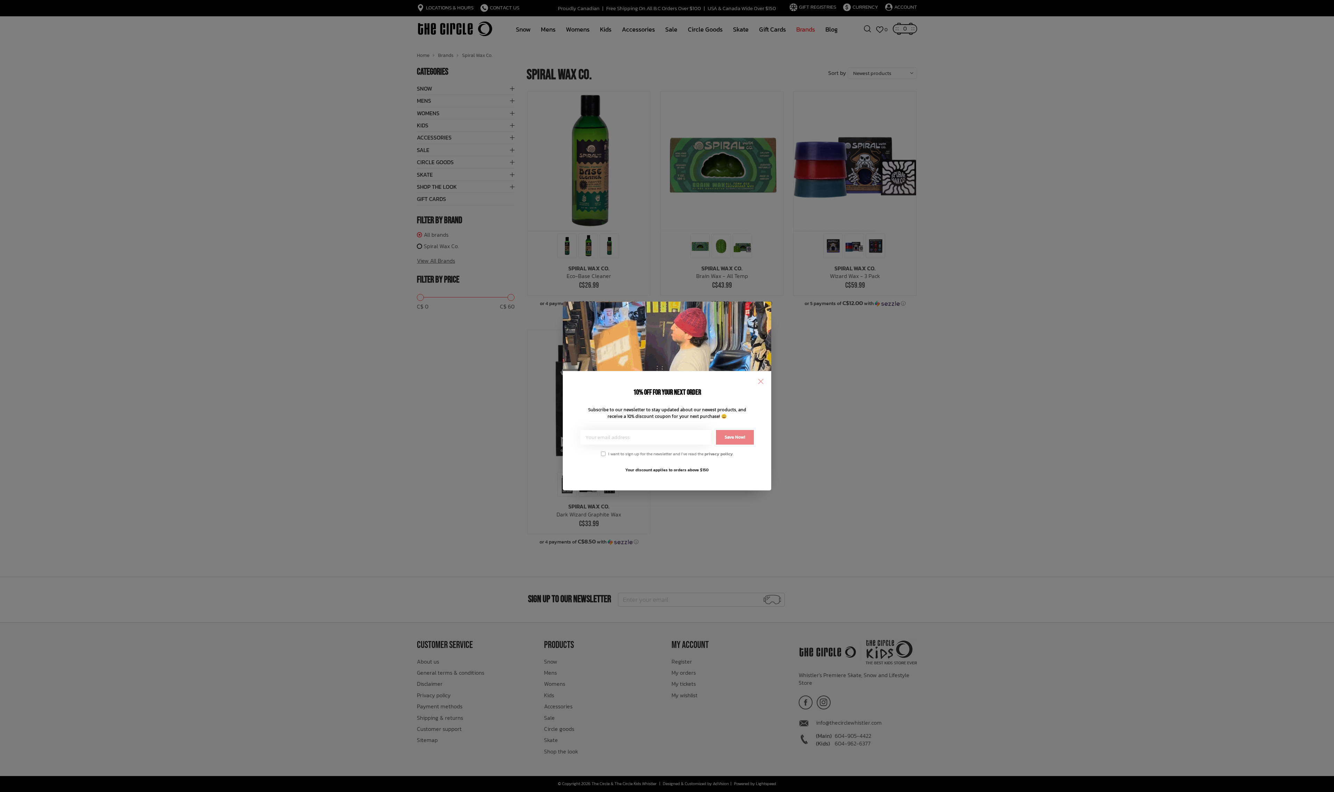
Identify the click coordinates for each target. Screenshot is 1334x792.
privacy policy (719, 454)
